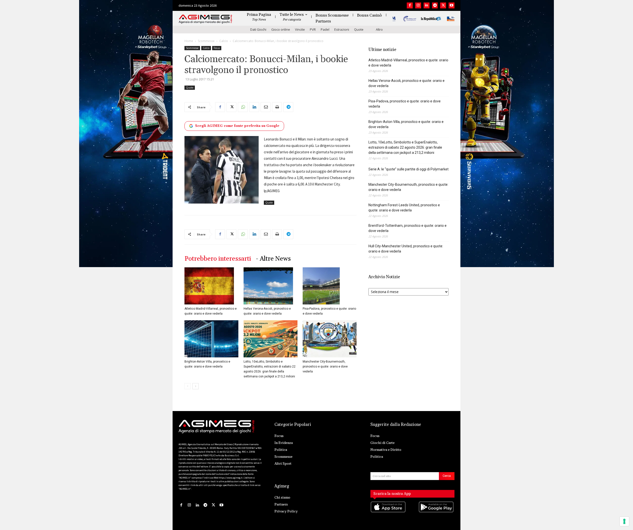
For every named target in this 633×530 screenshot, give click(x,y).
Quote (358, 29)
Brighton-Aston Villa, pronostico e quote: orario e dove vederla (406, 124)
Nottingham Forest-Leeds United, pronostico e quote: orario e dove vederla (404, 207)
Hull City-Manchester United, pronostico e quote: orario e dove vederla (405, 248)
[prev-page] (187, 386)
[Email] (266, 107)
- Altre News (273, 259)
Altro (379, 29)
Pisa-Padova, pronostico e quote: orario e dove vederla (404, 103)
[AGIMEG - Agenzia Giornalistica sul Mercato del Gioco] (205, 19)
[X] (443, 5)
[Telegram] (435, 5)
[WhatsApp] (243, 107)
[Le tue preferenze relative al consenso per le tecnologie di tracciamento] (624, 521)
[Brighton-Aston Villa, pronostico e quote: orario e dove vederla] (211, 338)
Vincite (300, 29)
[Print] (277, 107)
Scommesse (206, 41)
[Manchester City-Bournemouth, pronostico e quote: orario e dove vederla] (330, 338)
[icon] (388, 512)
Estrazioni (341, 29)
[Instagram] (418, 5)
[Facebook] (410, 5)
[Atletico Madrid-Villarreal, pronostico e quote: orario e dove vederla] (211, 285)
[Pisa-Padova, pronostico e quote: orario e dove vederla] (330, 285)
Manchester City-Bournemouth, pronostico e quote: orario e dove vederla (325, 366)
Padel (325, 29)
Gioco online (280, 29)
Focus (217, 48)
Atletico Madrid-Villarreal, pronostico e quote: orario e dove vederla (408, 62)
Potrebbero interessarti (217, 259)
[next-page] (195, 386)
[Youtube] (451, 5)
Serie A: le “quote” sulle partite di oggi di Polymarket (408, 169)
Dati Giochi (258, 29)
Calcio (223, 41)
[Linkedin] (427, 5)
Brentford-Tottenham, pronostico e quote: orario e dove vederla (407, 228)
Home (188, 41)
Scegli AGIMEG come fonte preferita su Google (237, 126)
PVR (313, 29)
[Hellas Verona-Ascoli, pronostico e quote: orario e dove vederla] (270, 285)
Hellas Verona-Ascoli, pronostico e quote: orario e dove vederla (406, 83)
